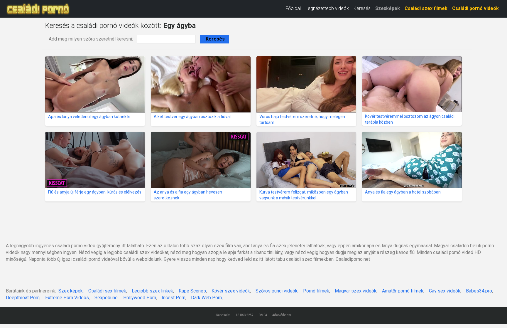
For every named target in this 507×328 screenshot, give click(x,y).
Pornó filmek (316, 291)
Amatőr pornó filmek (402, 291)
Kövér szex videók (231, 291)
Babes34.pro (479, 291)
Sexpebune (106, 297)
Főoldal (293, 8)
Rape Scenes (192, 291)
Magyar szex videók (355, 291)
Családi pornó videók (475, 8)
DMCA (263, 315)
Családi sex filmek (107, 291)
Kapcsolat (223, 315)
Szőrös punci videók (277, 291)
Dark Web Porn (206, 297)
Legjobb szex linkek (152, 291)
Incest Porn (173, 297)
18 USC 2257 (245, 315)
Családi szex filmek (426, 8)
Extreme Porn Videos (67, 297)
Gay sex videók (444, 291)
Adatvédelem (281, 315)
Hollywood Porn (139, 297)
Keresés (362, 8)
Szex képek (70, 291)
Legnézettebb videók (327, 8)
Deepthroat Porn (23, 297)
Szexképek (387, 8)
